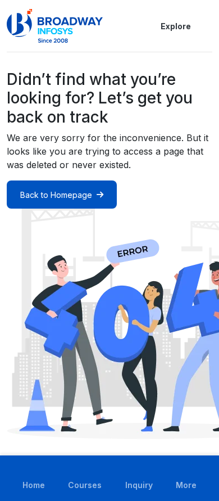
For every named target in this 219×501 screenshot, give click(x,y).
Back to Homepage (56, 195)
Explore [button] (176, 26)
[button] (205, 26)
